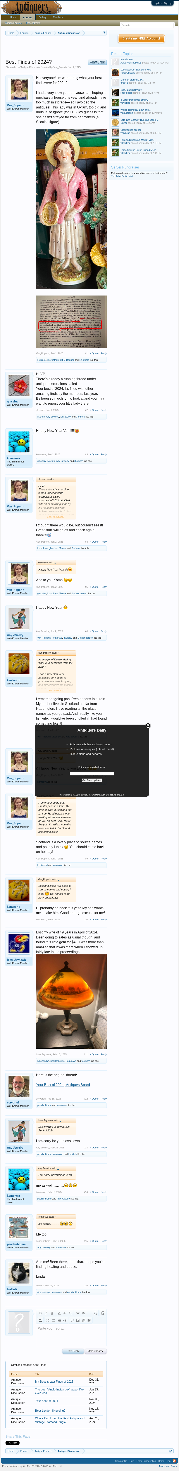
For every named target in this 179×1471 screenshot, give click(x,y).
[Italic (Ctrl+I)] (46, 1313)
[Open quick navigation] (104, 32)
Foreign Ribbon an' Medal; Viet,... (137, 140)
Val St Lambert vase (131, 89)
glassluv (12, 401)
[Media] (83, 1320)
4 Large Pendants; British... (134, 99)
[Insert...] (89, 1320)
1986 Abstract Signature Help (135, 69)
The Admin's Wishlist (122, 176)
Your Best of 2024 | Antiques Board (63, 1085)
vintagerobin (126, 113)
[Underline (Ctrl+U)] (51, 1313)
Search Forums (13, 23)
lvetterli (12, 1289)
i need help (126, 92)
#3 (86, 454)
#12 (86, 1098)
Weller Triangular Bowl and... (135, 109)
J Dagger (69, 360)
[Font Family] (70, 1313)
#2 (86, 410)
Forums (27, 17)
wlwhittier (125, 102)
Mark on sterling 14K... (132, 79)
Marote (41, 416)
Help (131, 1461)
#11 (86, 1054)
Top (168, 1461)
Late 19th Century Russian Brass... (139, 120)
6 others (85, 1061)
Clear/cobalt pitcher (130, 130)
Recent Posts (33, 23)
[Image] (78, 1320)
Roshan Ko (43, 1061)
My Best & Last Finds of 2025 (54, 1381)
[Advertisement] (84, 48)
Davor (123, 123)
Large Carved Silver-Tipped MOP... (139, 150)
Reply (104, 353)
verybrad (13, 1102)
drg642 (124, 82)
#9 (86, 858)
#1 (86, 353)
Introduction (126, 59)
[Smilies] (72, 1320)
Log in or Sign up (162, 3)
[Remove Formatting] (95, 1313)
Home (13, 17)
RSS (174, 1460)
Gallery (42, 17)
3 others (80, 416)
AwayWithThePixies (130, 62)
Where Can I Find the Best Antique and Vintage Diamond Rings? (59, 1420)
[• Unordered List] (47, 1320)
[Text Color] (59, 1313)
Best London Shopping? (50, 1410)
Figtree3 (41, 360)
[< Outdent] (59, 1320)
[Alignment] (40, 1320)
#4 (86, 541)
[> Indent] (64, 1320)
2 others (76, 548)
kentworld (13, 680)
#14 (86, 1192)
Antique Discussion (31, 67)
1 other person (79, 593)
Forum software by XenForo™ (32, 1466)
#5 (86, 587)
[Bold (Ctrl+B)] (40, 1313)
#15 (86, 1241)
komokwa (13, 458)
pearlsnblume (57, 1061)
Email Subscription (146, 1461)
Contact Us (121, 1461)
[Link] (78, 1313)
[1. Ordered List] (53, 1320)
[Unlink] (83, 1313)
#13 (86, 1147)
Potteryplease (127, 72)
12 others (84, 360)
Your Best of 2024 (46, 1400)
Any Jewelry (52, 416)
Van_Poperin (60, 67)
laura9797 (65, 416)
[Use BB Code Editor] (102, 1313)
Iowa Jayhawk (16, 959)
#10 (86, 919)
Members (58, 17)
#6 (86, 631)
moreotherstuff (55, 360)
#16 (86, 1285)
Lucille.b (72, 1154)
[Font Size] (64, 1313)
